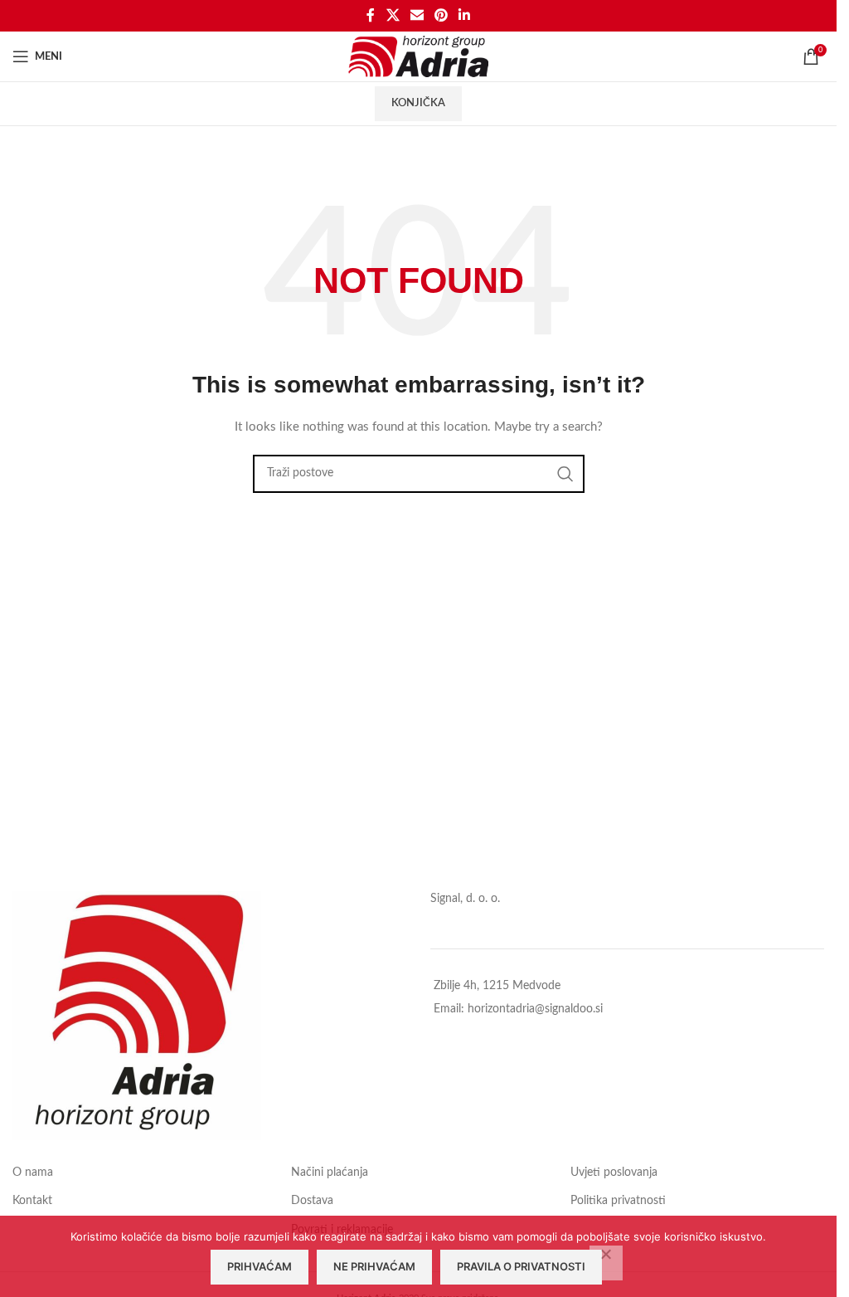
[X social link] (393, 15)
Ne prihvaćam (374, 1266)
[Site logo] (418, 56)
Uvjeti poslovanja (613, 1172)
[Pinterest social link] (441, 15)
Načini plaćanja (329, 1172)
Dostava (312, 1201)
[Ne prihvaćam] (606, 1263)
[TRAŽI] (565, 474)
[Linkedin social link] (465, 15)
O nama (32, 1172)
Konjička (418, 103)
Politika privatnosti (618, 1201)
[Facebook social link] (371, 15)
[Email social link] (417, 15)
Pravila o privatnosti (521, 1266)
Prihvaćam (259, 1266)
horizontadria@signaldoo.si (535, 1009)
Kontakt (32, 1201)
